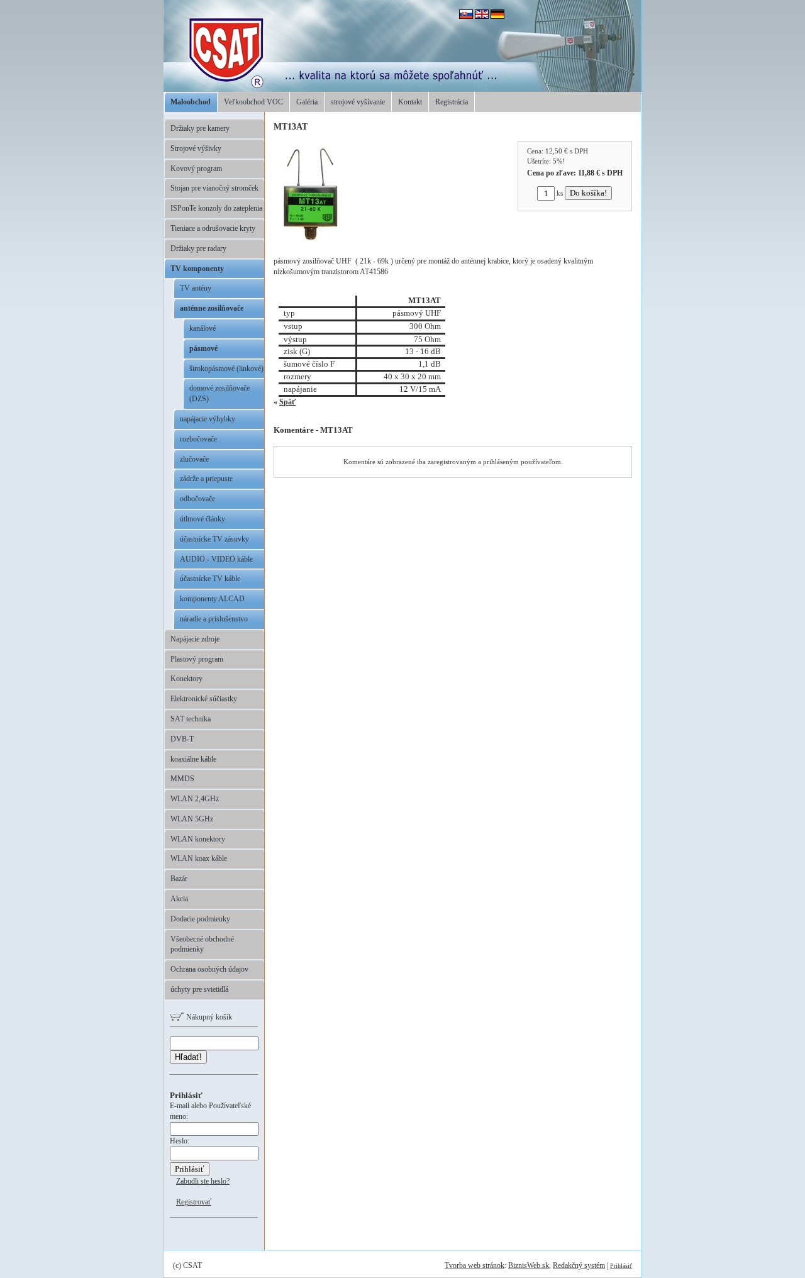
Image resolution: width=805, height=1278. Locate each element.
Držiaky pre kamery (200, 128)
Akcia (179, 898)
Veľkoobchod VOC (253, 101)
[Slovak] (466, 16)
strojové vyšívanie (358, 101)
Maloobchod (190, 101)
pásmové (203, 348)
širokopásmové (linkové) (226, 368)
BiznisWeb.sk (528, 1265)
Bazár (178, 878)
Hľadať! (188, 1057)
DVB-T (182, 739)
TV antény (195, 288)
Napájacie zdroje (194, 639)
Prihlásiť (621, 1265)
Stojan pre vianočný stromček (214, 188)
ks (560, 193)
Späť (287, 401)
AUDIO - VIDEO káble (216, 559)
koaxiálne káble (193, 759)
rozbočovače (198, 439)
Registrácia (451, 101)
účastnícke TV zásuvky (214, 539)
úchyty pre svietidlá (199, 989)
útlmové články (202, 518)
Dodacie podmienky (200, 918)
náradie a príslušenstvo (214, 618)
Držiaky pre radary (198, 248)
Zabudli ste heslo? (203, 1181)
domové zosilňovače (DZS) (219, 393)
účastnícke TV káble (210, 578)
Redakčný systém (579, 1265)
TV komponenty (197, 268)
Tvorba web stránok (474, 1265)
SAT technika (190, 718)
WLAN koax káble (198, 858)
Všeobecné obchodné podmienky (202, 944)
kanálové (202, 328)
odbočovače (197, 498)
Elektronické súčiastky (203, 698)
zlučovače (194, 459)
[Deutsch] (497, 16)
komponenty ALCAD (212, 598)
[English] (482, 16)
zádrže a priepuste (206, 478)
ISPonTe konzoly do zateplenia (216, 208)
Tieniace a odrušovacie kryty (212, 228)
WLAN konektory (197, 839)
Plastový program (196, 659)
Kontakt (410, 101)
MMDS (182, 778)
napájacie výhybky (207, 418)
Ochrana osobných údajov (209, 969)
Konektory (186, 678)
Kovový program (196, 168)
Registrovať (193, 1201)
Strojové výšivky (195, 148)
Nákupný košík (208, 1017)
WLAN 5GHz (191, 818)
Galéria (307, 101)
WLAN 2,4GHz (194, 798)
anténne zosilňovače (211, 308)
